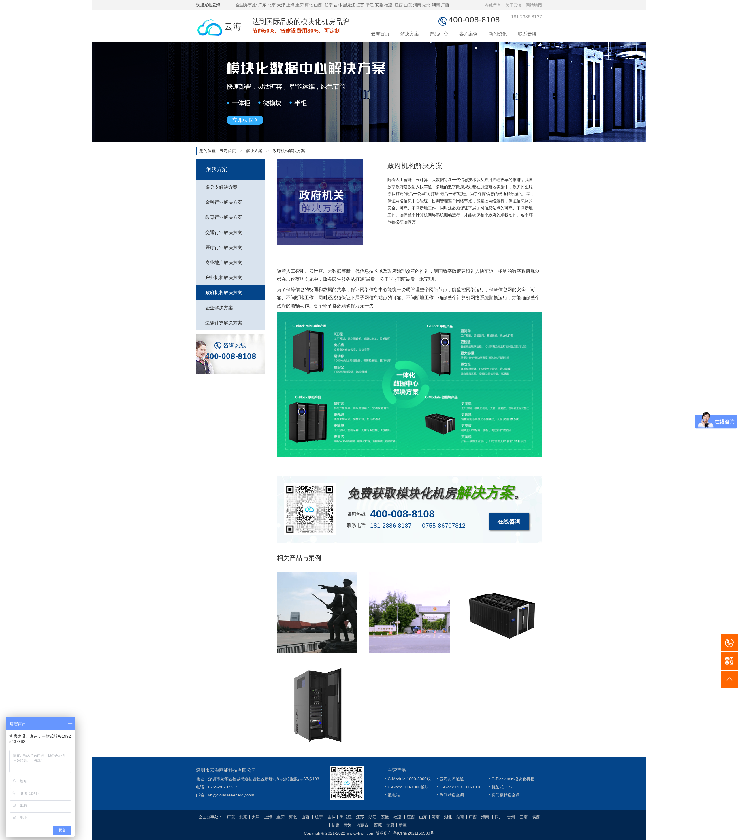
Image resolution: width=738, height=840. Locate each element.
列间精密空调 (450, 795)
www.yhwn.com (360, 833)
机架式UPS (499, 787)
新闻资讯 (498, 33)
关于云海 (513, 5)
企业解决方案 (219, 307)
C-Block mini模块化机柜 (510, 779)
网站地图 (534, 5)
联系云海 (527, 33)
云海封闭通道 (450, 779)
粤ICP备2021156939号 (413, 833)
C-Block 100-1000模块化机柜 (410, 787)
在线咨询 (509, 521)
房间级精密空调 (503, 795)
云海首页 (380, 33)
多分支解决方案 (221, 187)
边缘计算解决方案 (223, 322)
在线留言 (493, 5)
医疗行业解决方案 (223, 247)
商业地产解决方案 (223, 262)
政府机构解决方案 (289, 150)
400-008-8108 (230, 356)
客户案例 (468, 33)
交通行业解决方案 (223, 232)
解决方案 (409, 33)
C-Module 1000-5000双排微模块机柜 (410, 779)
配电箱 (392, 795)
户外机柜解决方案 (223, 277)
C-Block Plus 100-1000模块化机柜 (461, 787)
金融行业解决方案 (223, 202)
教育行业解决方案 (223, 217)
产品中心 (439, 33)
